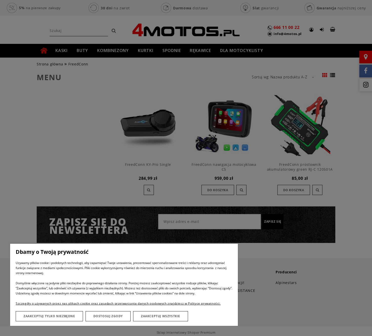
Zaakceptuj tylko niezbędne (49, 316)
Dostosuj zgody (108, 316)
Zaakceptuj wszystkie (160, 316)
